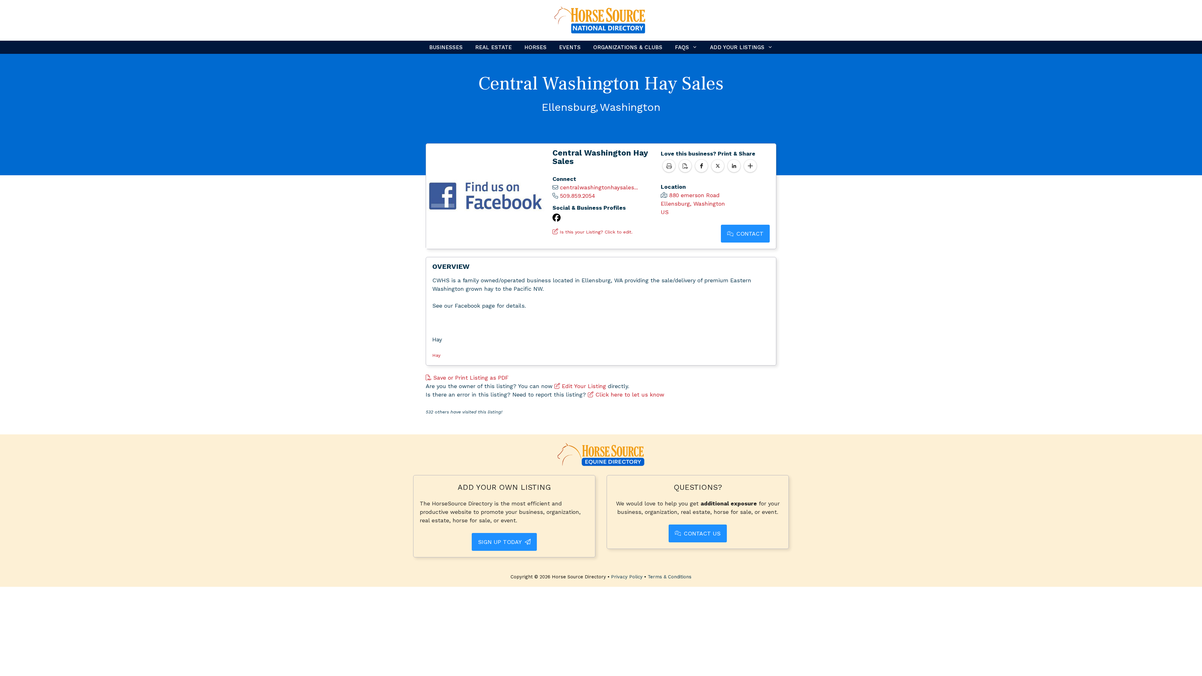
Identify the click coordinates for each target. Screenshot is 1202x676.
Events (570, 47)
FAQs (682, 47)
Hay (436, 355)
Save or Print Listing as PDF (470, 377)
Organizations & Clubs (627, 47)
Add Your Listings (737, 47)
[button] (701, 166)
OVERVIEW (451, 266)
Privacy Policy (627, 577)
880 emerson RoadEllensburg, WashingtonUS (693, 203)
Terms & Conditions (669, 577)
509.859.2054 (577, 195)
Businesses (446, 47)
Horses (535, 47)
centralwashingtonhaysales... (599, 187)
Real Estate (493, 47)
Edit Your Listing (583, 386)
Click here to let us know (628, 394)
